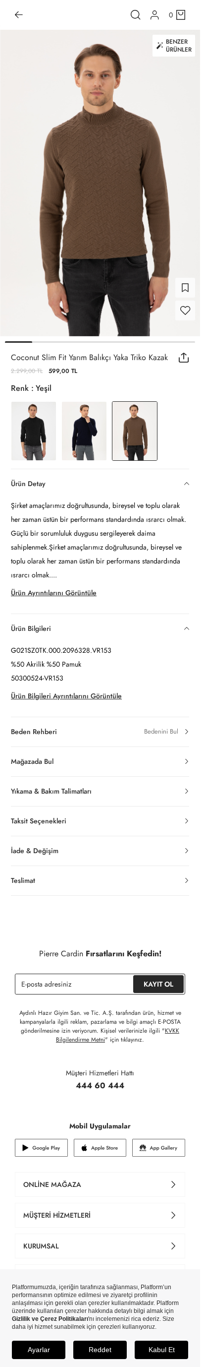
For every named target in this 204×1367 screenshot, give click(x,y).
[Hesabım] (155, 15)
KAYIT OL (158, 978)
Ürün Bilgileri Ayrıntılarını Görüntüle (66, 690)
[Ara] (136, 15)
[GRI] (33, 425)
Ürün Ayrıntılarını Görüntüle (54, 587)
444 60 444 (100, 1079)
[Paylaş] (184, 352)
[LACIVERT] (84, 425)
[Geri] (19, 14)
